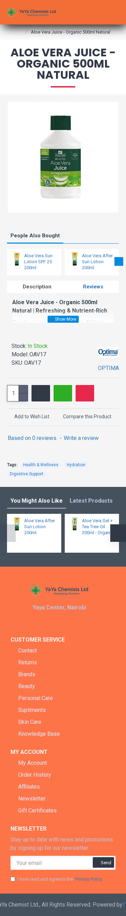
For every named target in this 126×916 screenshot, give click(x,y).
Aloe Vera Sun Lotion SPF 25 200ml (38, 261)
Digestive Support (26, 473)
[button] (7, 261)
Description (37, 287)
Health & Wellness (40, 464)
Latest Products (91, 500)
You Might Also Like (36, 500)
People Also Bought (35, 235)
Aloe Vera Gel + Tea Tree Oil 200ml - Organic (97, 526)
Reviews (93, 287)
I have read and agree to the (60, 879)
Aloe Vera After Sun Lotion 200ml (97, 261)
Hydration (76, 464)
